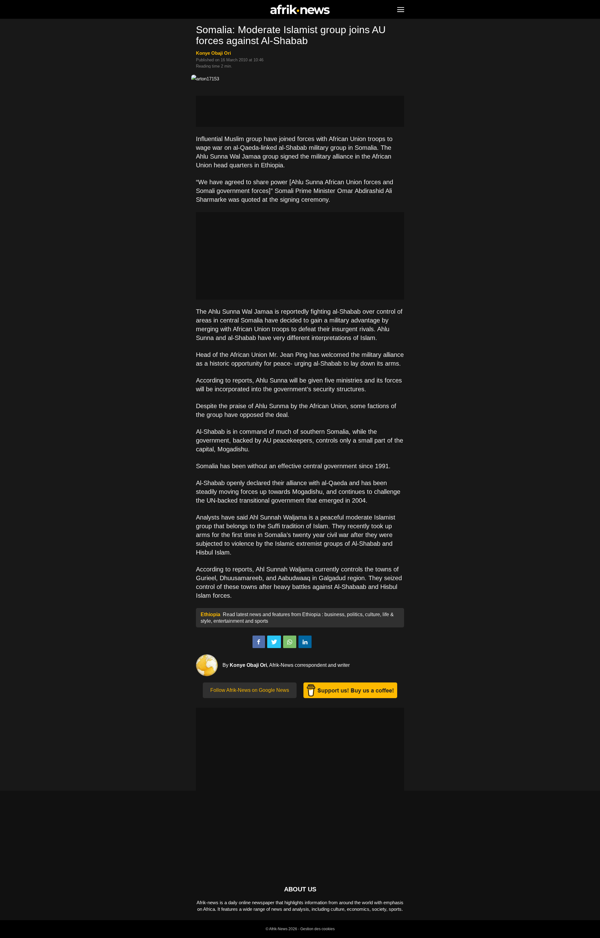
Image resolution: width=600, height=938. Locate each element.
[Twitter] (274, 642)
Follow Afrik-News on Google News (249, 690)
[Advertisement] (300, 111)
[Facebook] (258, 642)
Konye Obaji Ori (213, 53)
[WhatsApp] (289, 642)
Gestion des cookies (317, 929)
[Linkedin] (305, 642)
